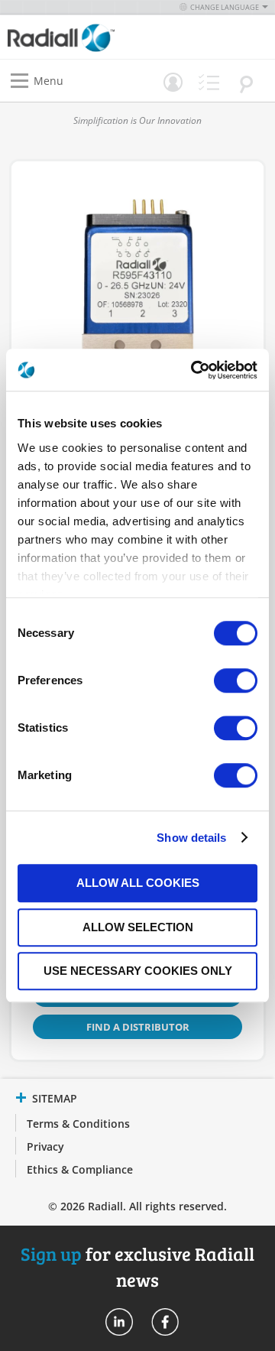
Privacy (45, 1146)
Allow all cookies (137, 882)
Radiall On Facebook (165, 1322)
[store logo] (76, 37)
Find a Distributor (137, 1027)
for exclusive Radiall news (137, 1266)
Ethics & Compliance (80, 1169)
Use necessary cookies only (138, 970)
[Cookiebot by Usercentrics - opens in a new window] (194, 370)
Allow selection (137, 927)
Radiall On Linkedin (119, 1322)
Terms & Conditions (78, 1123)
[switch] (235, 682)
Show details (191, 837)
